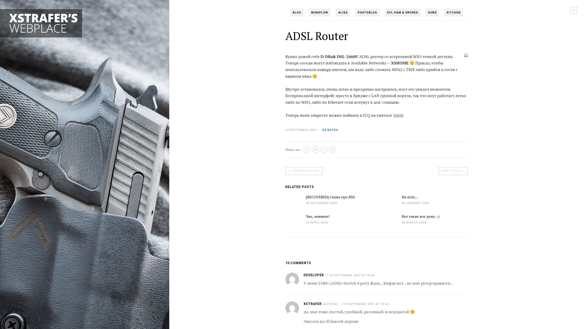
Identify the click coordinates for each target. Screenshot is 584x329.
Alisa (343, 12)
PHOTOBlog (367, 12)
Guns (432, 12)
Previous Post (306, 170)
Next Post (451, 170)
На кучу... (410, 196)
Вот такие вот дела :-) (420, 216)
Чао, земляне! (317, 216)
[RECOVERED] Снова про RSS (330, 196)
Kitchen (454, 12)
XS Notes (330, 130)
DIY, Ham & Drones (402, 12)
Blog (297, 12)
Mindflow (319, 12)
